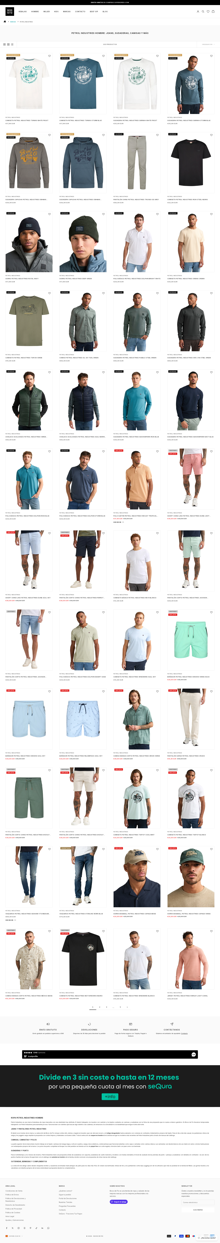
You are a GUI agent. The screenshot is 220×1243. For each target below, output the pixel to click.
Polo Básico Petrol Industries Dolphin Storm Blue (82, 516)
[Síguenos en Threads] (24, 1228)
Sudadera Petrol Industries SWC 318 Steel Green (189, 358)
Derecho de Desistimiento (15, 1205)
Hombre (35, 12)
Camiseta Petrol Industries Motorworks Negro (81, 996)
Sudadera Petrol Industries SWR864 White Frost (135, 120)
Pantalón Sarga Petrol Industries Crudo (186, 756)
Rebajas (23, 12)
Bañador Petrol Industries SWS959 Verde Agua (188, 677)
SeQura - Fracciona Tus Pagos (70, 1214)
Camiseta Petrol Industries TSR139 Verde (24, 358)
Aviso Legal (10, 1216)
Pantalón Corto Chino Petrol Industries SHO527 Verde (28, 835)
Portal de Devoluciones (68, 1198)
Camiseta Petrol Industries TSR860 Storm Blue (80, 120)
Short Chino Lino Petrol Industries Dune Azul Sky (28, 598)
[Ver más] (110, 1086)
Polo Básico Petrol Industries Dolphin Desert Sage (82, 677)
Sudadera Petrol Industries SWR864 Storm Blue (188, 120)
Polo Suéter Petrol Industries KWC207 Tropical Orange (135, 516)
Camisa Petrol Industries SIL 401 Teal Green (79, 358)
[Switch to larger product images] (4, 44)
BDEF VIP (94, 12)
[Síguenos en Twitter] (12, 1228)
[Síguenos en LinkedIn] (42, 1228)
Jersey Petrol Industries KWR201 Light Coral (187, 996)
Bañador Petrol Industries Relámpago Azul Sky (81, 756)
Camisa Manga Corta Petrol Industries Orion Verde (136, 756)
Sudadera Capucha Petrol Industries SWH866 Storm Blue (79, 200)
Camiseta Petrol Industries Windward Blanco (134, 996)
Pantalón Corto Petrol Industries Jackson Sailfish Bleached (25, 677)
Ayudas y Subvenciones (15, 1220)
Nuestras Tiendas (65, 1202)
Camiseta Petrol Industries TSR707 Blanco (186, 835)
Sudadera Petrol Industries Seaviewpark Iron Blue (136, 437)
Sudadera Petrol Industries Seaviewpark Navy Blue (190, 437)
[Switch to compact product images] (12, 44)
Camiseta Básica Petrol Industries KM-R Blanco (134, 598)
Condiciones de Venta (14, 1191)
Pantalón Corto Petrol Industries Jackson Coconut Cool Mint (187, 598)
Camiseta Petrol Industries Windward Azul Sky (134, 677)
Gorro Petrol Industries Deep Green (75, 278)
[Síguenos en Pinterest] (30, 1228)
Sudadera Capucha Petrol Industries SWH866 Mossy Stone (26, 200)
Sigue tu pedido (65, 1195)
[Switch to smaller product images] (8, 44)
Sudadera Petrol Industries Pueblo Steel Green (134, 358)
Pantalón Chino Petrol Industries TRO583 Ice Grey (136, 199)
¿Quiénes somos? (65, 1191)
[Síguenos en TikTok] (36, 1228)
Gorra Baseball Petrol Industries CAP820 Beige (134, 914)
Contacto (80, 12)
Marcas (67, 12)
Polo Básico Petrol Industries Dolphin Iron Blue (27, 516)
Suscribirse (198, 1210)
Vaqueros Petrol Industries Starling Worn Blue (81, 914)
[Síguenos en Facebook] (7, 1228)
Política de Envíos (12, 1195)
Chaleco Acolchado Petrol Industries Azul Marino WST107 (82, 437)
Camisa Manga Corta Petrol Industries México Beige (29, 996)
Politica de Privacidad (14, 1209)
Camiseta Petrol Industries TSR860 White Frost (27, 120)
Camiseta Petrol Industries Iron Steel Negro (187, 199)
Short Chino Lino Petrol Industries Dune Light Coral (188, 516)
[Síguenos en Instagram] (18, 1228)
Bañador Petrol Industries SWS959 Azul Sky (25, 756)
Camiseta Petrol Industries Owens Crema (186, 278)
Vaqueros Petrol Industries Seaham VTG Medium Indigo (27, 914)
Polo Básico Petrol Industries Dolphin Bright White (137, 278)
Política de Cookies (13, 1213)
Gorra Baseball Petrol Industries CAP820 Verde (189, 914)
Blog (105, 12)
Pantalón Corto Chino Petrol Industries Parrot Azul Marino (81, 598)
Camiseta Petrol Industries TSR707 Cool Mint (134, 835)
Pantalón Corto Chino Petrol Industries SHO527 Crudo (81, 835)
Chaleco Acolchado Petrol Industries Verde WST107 (26, 437)
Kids (56, 12)
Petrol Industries (13, 117)
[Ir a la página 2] (127, 1007)
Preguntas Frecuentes (67, 1206)
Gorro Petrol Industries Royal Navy (22, 278)
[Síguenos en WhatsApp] (48, 1228)
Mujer (47, 12)
